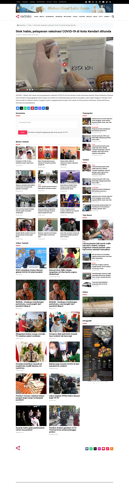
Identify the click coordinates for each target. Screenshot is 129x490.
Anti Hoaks (69, 457)
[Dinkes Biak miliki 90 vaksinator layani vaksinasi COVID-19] (70, 153)
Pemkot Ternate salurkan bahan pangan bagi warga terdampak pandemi (30, 398)
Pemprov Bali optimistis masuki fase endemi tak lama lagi (63, 335)
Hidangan (59, 16)
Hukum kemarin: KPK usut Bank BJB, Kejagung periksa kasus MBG (101, 137)
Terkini (18, 2)
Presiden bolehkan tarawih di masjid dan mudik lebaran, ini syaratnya (29, 366)
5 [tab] (103, 318)
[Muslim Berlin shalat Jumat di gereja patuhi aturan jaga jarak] (25, 224)
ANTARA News (41, 2)
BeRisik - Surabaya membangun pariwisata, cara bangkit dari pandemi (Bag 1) (63, 304)
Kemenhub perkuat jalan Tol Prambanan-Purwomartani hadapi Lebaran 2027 (101, 207)
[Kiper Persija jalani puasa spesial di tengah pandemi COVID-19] (48, 153)
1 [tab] (92, 318)
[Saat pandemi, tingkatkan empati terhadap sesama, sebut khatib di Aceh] (48, 200)
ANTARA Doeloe (71, 467)
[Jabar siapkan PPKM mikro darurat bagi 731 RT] (64, 384)
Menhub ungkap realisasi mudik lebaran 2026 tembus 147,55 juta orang (101, 266)
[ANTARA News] (24, 16)
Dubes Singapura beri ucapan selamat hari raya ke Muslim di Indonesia (69, 210)
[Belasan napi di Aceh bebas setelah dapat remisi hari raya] (48, 224)
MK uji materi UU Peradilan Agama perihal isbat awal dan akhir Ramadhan (102, 256)
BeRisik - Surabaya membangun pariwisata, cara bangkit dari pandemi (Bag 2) (30, 304)
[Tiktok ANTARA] (107, 2)
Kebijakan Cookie (96, 467)
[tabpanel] (97, 307)
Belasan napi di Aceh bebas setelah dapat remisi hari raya (47, 234)
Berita (42, 16)
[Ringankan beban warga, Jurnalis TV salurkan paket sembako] (31, 322)
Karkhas (68, 454)
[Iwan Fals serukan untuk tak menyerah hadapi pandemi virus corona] (70, 224)
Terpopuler (25, 2)
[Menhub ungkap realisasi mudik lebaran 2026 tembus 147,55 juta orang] (86, 266)
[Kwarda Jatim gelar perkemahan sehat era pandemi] (31, 415)
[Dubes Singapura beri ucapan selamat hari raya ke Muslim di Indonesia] (70, 200)
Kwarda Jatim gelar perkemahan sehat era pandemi (30, 429)
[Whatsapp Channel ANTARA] (93, 2)
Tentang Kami (95, 470)
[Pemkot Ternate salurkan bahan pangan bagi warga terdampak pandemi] (31, 384)
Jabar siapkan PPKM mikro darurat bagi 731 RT (64, 397)
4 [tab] (100, 318)
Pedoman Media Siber (98, 473)
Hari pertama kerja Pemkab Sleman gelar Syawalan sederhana (25, 210)
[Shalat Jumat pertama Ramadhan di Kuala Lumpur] (48, 177)
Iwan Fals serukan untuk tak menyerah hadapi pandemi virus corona (69, 234)
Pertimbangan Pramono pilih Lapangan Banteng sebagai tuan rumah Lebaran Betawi (101, 275)
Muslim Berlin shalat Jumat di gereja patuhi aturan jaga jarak (25, 234)
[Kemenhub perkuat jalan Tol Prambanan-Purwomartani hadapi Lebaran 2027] (86, 207)
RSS (92, 476)
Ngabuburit (50, 16)
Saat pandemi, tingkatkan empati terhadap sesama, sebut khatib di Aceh (46, 210)
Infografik (95, 127)
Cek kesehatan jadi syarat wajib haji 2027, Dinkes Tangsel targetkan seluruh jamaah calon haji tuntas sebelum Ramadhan (101, 149)
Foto (100, 16)
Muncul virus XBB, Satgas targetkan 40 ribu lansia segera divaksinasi (63, 272)
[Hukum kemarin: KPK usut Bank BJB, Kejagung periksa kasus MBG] (86, 138)
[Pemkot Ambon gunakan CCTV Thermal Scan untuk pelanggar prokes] (64, 415)
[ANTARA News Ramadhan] (25, 448)
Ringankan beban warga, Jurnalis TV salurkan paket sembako (30, 335)
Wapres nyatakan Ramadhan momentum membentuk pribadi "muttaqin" (25, 187)
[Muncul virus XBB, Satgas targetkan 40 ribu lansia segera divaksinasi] (64, 258)
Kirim (22, 132)
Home (36, 16)
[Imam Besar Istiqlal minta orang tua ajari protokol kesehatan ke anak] (70, 177)
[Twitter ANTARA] (96, 2)
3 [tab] (98, 318)
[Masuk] (86, 2)
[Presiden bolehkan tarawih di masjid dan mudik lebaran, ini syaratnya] (31, 352)
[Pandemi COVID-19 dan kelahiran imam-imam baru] (25, 153)
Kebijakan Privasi (96, 464)
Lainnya (106, 16)
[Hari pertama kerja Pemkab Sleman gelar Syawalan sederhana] (25, 200)
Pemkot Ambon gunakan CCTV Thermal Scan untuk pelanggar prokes (62, 430)
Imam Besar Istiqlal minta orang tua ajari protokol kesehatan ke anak (68, 187)
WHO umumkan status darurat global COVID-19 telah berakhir (29, 271)
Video (30, 25)
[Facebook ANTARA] (89, 2)
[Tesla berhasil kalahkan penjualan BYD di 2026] (86, 285)
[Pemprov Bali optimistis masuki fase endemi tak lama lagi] (64, 322)
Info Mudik (67, 16)
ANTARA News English (98, 454)
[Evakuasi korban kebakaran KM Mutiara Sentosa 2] (86, 130)
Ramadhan (22, 25)
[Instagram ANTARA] (100, 2)
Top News (32, 2)
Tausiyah (82, 16)
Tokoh (75, 16)
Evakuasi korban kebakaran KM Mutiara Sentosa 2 (96, 377)
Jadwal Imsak (45, 476)
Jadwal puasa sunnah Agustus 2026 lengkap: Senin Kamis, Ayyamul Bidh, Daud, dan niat (102, 120)
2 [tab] (95, 318)
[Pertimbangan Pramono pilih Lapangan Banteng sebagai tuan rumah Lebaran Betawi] (86, 276)
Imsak (95, 16)
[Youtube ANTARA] (103, 2)
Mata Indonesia (71, 464)
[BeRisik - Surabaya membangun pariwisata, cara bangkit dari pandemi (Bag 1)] (64, 290)
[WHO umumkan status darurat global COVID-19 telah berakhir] (31, 258)
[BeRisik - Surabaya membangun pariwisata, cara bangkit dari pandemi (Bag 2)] (31, 290)
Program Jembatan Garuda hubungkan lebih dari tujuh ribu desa (96, 311)
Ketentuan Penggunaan (99, 461)
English (89, 16)
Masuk (93, 457)
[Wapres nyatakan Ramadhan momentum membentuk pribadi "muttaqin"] (25, 177)
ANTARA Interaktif (72, 461)
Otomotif (49, 2)
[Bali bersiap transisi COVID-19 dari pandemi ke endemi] (64, 352)
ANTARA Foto (62, 2)
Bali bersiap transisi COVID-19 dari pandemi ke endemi (64, 365)
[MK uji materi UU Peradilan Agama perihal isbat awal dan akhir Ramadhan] (86, 257)
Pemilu (55, 2)
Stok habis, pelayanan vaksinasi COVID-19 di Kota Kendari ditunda (55, 25)
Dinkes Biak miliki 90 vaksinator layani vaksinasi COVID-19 (69, 163)
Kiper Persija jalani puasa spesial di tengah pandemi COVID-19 (47, 163)
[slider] (24, 90)
